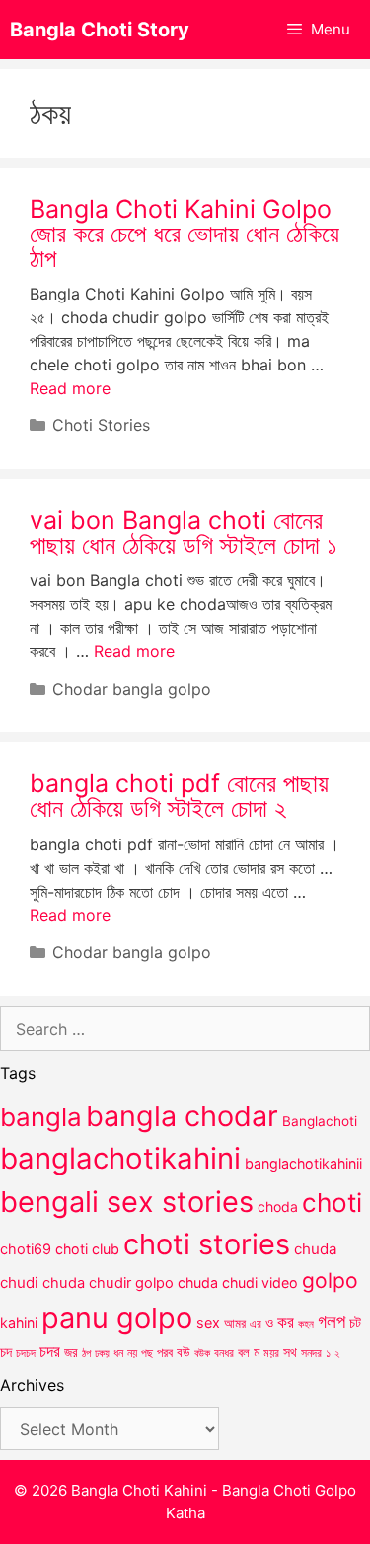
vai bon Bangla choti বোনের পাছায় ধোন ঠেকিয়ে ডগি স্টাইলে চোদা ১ (183, 532)
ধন (118, 1353)
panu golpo (116, 1318)
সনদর (311, 1353)
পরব (165, 1352)
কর (285, 1321)
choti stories (206, 1244)
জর (71, 1352)
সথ (290, 1351)
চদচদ (26, 1353)
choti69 (25, 1249)
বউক (202, 1353)
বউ (183, 1352)
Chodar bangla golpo (131, 689)
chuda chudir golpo (108, 1283)
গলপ (331, 1321)
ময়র (271, 1352)
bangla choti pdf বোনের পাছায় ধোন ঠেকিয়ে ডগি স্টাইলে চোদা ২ (179, 796)
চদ (6, 1352)
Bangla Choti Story (99, 29)
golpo (330, 1280)
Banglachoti (319, 1121)
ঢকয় (102, 1353)
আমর (235, 1323)
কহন (306, 1324)
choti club (87, 1249)
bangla (41, 1117)
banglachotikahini (120, 1158)
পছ (147, 1353)
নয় (132, 1353)
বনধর (224, 1353)
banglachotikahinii (303, 1163)
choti (332, 1202)
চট (355, 1322)
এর (255, 1323)
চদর (49, 1351)
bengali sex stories (127, 1201)
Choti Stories (101, 425)
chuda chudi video (238, 1282)
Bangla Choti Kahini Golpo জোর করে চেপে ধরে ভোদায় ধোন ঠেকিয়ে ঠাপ (184, 233)
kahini (18, 1322)
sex (208, 1322)
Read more (70, 388)
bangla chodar (182, 1116)
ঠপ (86, 1353)
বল (244, 1352)
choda (278, 1206)
